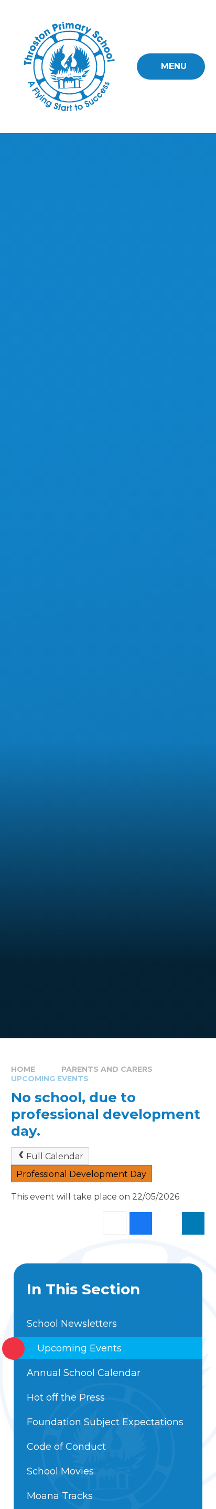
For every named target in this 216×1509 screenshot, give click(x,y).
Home (23, 1069)
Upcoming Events (50, 1078)
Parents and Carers (107, 1069)
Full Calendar (54, 1156)
